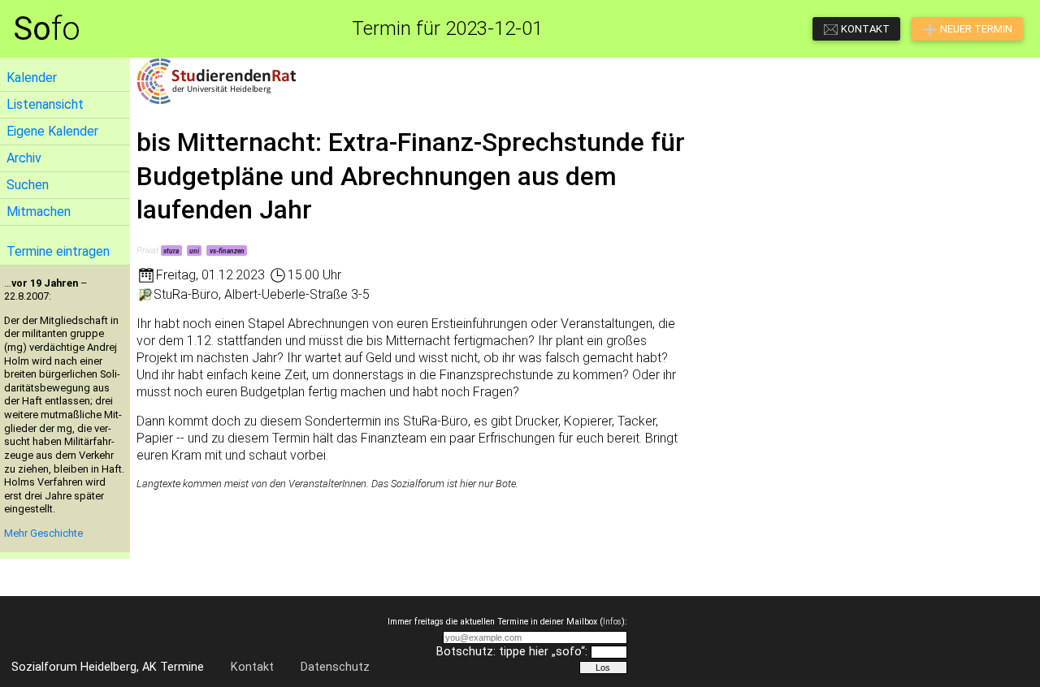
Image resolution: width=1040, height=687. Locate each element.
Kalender (31, 77)
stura (171, 251)
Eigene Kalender (52, 131)
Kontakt (252, 667)
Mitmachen (38, 211)
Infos (612, 621)
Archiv (23, 158)
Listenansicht (45, 104)
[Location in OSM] (145, 294)
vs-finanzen (227, 251)
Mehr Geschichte (43, 533)
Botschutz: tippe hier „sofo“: (511, 652)
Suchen (27, 184)
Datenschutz (335, 667)
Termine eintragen (58, 251)
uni (194, 251)
